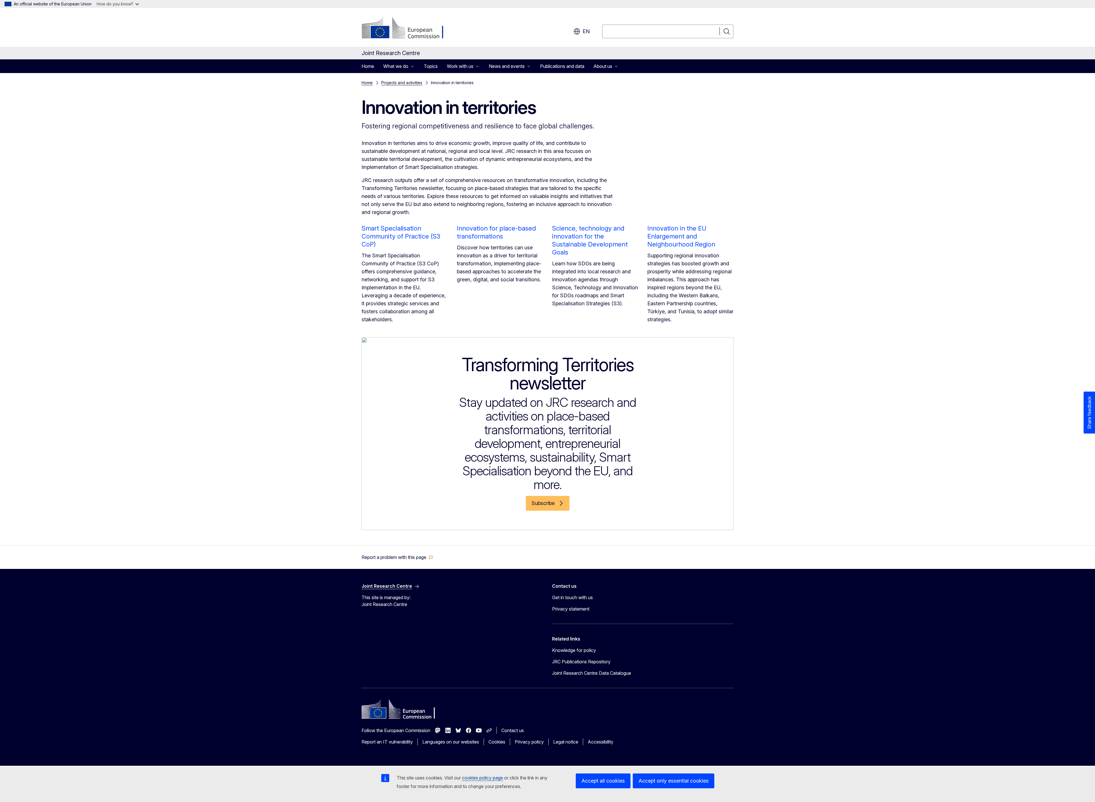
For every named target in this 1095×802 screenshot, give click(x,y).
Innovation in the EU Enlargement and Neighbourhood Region (681, 236)
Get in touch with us (572, 597)
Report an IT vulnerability (387, 742)
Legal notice (565, 742)
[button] (397, 557)
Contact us (512, 730)
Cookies (496, 742)
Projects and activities (401, 82)
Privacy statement (570, 609)
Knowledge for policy (574, 650)
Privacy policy (529, 742)
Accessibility (600, 742)
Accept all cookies (603, 781)
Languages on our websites (450, 742)
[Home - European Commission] (408, 28)
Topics (431, 66)
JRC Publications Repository (581, 661)
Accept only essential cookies (673, 781)
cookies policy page (482, 778)
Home (368, 66)
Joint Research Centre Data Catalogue (591, 673)
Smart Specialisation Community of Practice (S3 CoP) (401, 236)
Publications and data (562, 66)
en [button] (586, 31)
